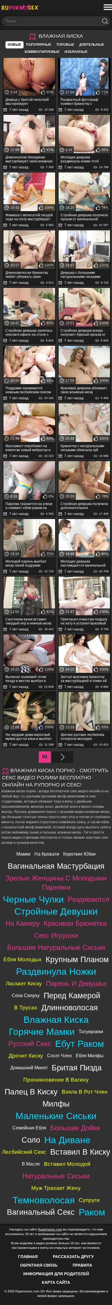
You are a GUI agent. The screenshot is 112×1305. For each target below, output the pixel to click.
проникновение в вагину (56, 1080)
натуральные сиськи (56, 1176)
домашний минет (29, 1067)
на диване (67, 1140)
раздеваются (88, 899)
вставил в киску (80, 1151)
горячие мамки (42, 1031)
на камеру (22, 923)
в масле (31, 1163)
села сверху (26, 995)
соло (31, 1139)
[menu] (107, 7)
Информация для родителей (56, 1273)
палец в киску (31, 1091)
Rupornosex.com (50, 1229)
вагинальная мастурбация (56, 866)
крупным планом (77, 959)
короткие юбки (79, 854)
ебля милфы (90, 1055)
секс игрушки (56, 935)
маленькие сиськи (56, 1116)
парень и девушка (76, 983)
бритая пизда (77, 1067)
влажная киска (56, 1019)
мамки (23, 854)
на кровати (46, 854)
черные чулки (33, 899)
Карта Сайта (56, 1282)
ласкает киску (24, 983)
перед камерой (72, 995)
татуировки (91, 1031)
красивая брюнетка (75, 923)
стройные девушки (56, 911)
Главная (28, 1256)
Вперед (62, 757)
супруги (89, 1200)
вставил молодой (67, 1164)
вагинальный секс (41, 1212)
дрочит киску (26, 1056)
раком (92, 1212)
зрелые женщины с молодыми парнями (56, 882)
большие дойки (75, 1128)
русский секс (29, 1043)
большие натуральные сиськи (56, 947)
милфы (56, 1103)
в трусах (25, 1008)
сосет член (59, 1055)
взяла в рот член (85, 1092)
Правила (82, 1265)
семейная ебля (29, 1127)
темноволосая (44, 1200)
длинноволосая (69, 1007)
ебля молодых (22, 959)
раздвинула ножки (56, 971)
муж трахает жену (56, 1188)
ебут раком (79, 1043)
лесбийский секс (24, 1152)
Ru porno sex (21, 8)
